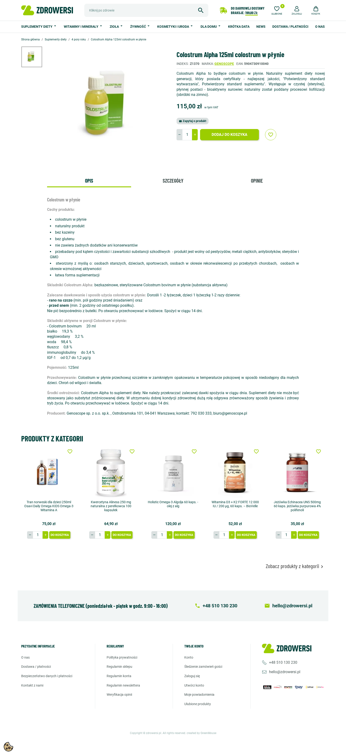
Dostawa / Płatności (290, 26)
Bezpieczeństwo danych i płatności (46, 676)
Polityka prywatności (122, 657)
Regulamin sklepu (119, 666)
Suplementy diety (37, 26)
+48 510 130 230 (283, 662)
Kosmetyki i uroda (173, 26)
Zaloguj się (192, 676)
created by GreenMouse (201, 733)
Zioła (115, 26)
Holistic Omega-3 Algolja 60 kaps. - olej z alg (173, 504)
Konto (188, 657)
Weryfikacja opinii (119, 694)
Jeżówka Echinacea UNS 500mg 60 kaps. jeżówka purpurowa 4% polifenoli (297, 506)
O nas (320, 26)
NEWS (261, 26)
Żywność (138, 26)
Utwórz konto (194, 685)
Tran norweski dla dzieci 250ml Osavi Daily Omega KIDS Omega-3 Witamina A (48, 506)
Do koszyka (60, 535)
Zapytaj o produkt (192, 121)
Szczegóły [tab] (173, 180)
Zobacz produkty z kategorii (295, 566)
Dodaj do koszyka (229, 134)
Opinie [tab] (257, 180)
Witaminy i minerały (81, 26)
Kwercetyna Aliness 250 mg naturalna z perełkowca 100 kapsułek (111, 506)
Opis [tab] (89, 180)
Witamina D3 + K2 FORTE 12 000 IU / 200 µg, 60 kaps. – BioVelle (235, 504)
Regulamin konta (119, 676)
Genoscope (224, 64)
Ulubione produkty (197, 704)
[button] (297, 10)
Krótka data (238, 26)
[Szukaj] (200, 10)
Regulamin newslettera (123, 685)
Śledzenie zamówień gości (203, 666)
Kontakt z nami (32, 685)
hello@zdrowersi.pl (284, 672)
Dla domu (209, 26)
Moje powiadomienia (199, 694)
